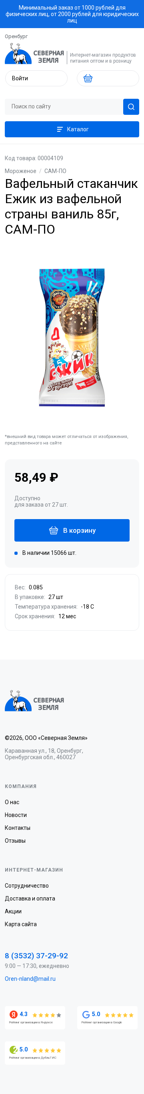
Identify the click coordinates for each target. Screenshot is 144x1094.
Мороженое (20, 171)
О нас (12, 802)
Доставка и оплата (30, 898)
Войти (20, 78)
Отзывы (15, 840)
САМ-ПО (55, 171)
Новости (16, 815)
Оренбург (16, 36)
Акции (13, 911)
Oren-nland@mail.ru (30, 979)
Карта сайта (21, 924)
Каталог (78, 129)
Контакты (17, 828)
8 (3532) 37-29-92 (36, 955)
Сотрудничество (27, 885)
